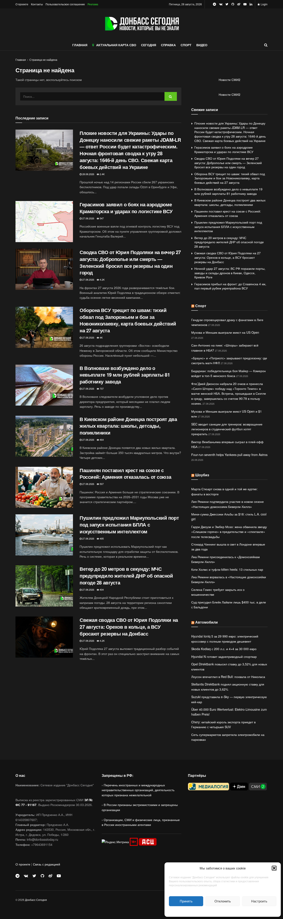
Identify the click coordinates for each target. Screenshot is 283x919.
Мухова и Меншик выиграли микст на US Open (225, 332)
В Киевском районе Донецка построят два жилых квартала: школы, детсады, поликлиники (128, 425)
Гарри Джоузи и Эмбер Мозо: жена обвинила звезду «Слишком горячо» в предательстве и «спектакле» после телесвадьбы (229, 532)
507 (101, 484)
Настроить (259, 901)
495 (101, 538)
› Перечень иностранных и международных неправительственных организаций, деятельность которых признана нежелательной (138, 790)
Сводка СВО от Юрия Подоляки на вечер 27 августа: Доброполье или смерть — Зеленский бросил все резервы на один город (130, 262)
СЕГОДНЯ (148, 45)
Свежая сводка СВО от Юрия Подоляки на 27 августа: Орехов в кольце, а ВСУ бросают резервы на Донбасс (129, 626)
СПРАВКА (168, 45)
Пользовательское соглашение (65, 4)
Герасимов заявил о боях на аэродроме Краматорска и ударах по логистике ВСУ (126, 208)
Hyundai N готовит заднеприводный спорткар (224, 656)
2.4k (102, 174)
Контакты (37, 4)
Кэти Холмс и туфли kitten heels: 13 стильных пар (227, 569)
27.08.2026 (88, 218)
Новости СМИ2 (229, 79)
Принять (186, 901)
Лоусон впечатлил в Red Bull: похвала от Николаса (228, 676)
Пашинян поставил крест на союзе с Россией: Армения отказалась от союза (125, 474)
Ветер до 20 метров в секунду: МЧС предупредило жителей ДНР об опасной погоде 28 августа (126, 575)
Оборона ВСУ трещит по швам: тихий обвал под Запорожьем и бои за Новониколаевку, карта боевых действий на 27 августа (128, 320)
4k (101, 337)
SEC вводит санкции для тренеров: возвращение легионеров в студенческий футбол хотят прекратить (226, 429)
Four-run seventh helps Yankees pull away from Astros (229, 454)
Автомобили (206, 622)
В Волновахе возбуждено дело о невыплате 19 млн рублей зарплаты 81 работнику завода (125, 374)
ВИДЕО (201, 45)
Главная (20, 59)
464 (101, 439)
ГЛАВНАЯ (79, 45)
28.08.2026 (88, 174)
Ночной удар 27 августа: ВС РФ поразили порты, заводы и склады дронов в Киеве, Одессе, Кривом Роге (229, 272)
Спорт (200, 305)
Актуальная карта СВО (116, 45)
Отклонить (222, 901)
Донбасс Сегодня (36, 900)
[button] (274, 868)
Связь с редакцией (46, 864)
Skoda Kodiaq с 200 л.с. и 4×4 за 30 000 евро (223, 649)
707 (101, 388)
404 (101, 589)
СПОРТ (186, 45)
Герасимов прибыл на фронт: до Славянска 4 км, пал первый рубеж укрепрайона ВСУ (230, 286)
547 (101, 218)
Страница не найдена (43, 59)
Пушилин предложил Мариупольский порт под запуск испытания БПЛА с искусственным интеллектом (129, 524)
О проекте (21, 4)
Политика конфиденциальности (223, 911)
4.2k (102, 279)
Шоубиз (202, 474)
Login (264, 4)
